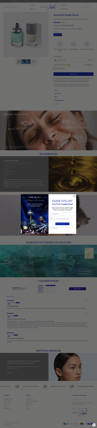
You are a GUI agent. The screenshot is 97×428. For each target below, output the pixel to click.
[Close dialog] (74, 196)
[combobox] (53, 219)
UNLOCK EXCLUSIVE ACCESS (62, 223)
